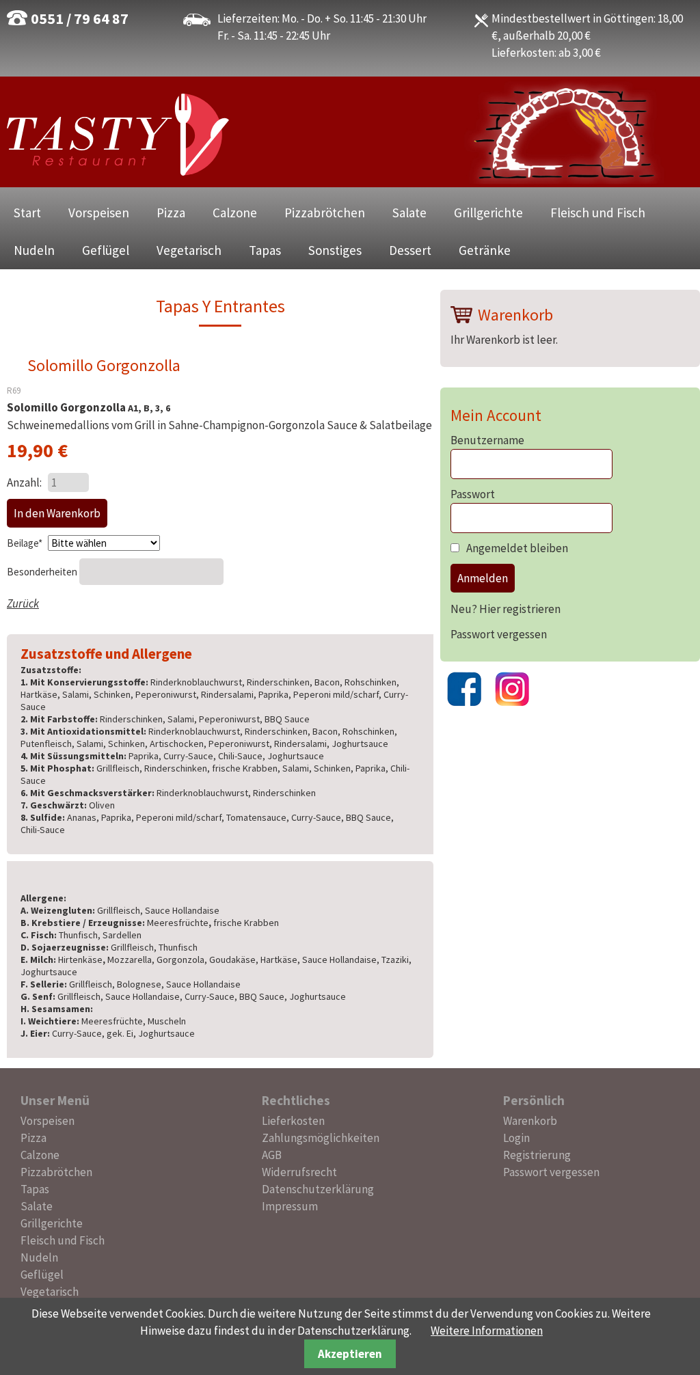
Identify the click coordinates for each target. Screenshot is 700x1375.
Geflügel (105, 250)
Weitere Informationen (487, 1330)
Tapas (265, 250)
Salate (409, 212)
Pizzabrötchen (324, 212)
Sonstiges (335, 250)
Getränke (485, 250)
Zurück (23, 603)
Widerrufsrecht (299, 1172)
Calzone (235, 212)
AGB (272, 1154)
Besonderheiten (43, 571)
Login (516, 1137)
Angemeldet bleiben (517, 548)
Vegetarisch (189, 250)
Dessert (410, 250)
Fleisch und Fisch (597, 212)
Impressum (290, 1206)
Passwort (472, 494)
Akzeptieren (350, 1353)
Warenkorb (530, 1120)
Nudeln (34, 250)
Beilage (25, 542)
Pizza (171, 212)
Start (27, 212)
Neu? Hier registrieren (505, 608)
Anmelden (482, 578)
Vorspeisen (98, 212)
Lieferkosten (293, 1120)
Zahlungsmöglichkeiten (320, 1137)
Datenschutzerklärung (318, 1189)
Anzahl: (24, 482)
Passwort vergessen (498, 634)
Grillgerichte (488, 212)
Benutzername (487, 440)
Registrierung (537, 1154)
